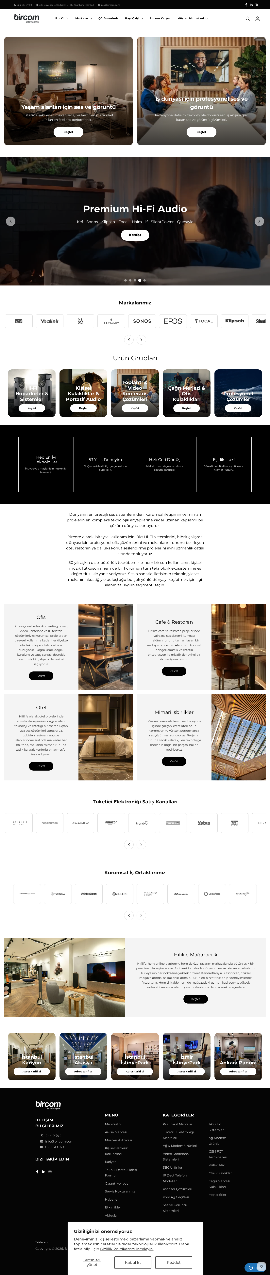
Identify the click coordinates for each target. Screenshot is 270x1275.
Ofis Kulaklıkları (220, 1173)
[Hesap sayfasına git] (256, 19)
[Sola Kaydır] (129, 340)
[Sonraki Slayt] (259, 221)
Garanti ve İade (116, 1183)
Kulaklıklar (217, 1165)
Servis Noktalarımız (120, 1191)
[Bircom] (27, 18)
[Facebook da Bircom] (246, 5)
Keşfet (68, 132)
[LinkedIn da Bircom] (251, 5)
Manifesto (113, 1124)
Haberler (112, 1199)
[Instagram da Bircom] (256, 5)
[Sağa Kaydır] (141, 340)
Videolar (111, 1215)
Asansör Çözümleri (177, 1189)
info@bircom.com (59, 1141)
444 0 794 (53, 1136)
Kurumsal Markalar (177, 1124)
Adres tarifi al (32, 1071)
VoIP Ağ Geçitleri (176, 1197)
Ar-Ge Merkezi (116, 1132)
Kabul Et (133, 1262)
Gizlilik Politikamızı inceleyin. (127, 1249)
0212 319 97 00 (56, 1147)
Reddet (174, 1262)
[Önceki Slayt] (10, 221)
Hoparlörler (217, 1195)
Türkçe (40, 1242)
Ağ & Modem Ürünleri (180, 1146)
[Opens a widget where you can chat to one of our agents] (255, 1268)
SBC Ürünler (172, 1167)
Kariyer (110, 1162)
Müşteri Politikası (118, 1140)
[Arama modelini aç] (248, 19)
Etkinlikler (113, 1207)
